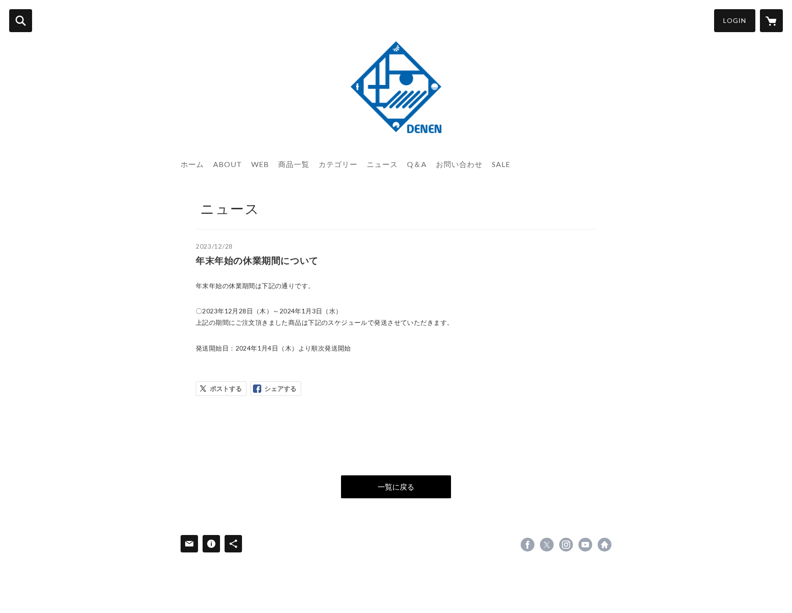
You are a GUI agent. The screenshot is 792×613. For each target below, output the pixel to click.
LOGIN (734, 20)
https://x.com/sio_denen (547, 545)
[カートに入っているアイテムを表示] (771, 20)
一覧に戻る (396, 486)
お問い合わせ (459, 164)
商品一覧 (293, 164)
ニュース (382, 164)
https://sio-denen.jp (604, 545)
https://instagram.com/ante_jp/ (566, 545)
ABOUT (227, 164)
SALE (501, 164)
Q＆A (417, 164)
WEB (260, 164)
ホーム (192, 164)
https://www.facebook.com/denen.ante (527, 545)
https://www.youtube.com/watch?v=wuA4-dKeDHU (585, 545)
